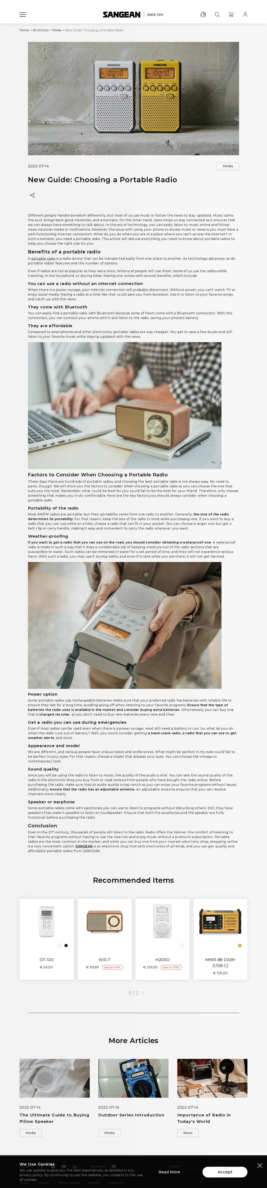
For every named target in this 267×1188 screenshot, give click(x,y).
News (188, 1133)
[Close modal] (260, 1165)
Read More (169, 1172)
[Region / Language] (203, 14)
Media (228, 166)
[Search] (217, 14)
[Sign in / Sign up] (245, 14)
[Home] (134, 15)
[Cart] (231, 14)
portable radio (43, 258)
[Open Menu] (23, 14)
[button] (143, 993)
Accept (225, 1172)
